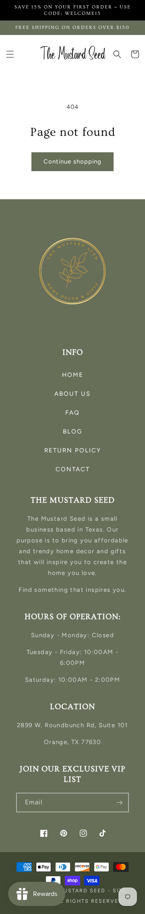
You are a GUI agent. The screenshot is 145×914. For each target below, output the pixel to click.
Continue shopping (73, 161)
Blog (72, 431)
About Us (72, 393)
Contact (73, 469)
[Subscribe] (119, 802)
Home (72, 374)
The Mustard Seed (75, 890)
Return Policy (72, 450)
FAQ (72, 412)
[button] (10, 54)
